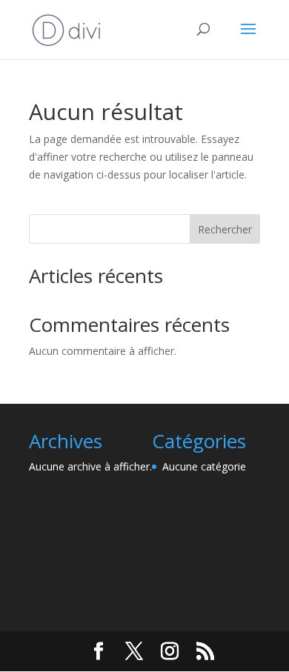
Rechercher (225, 229)
